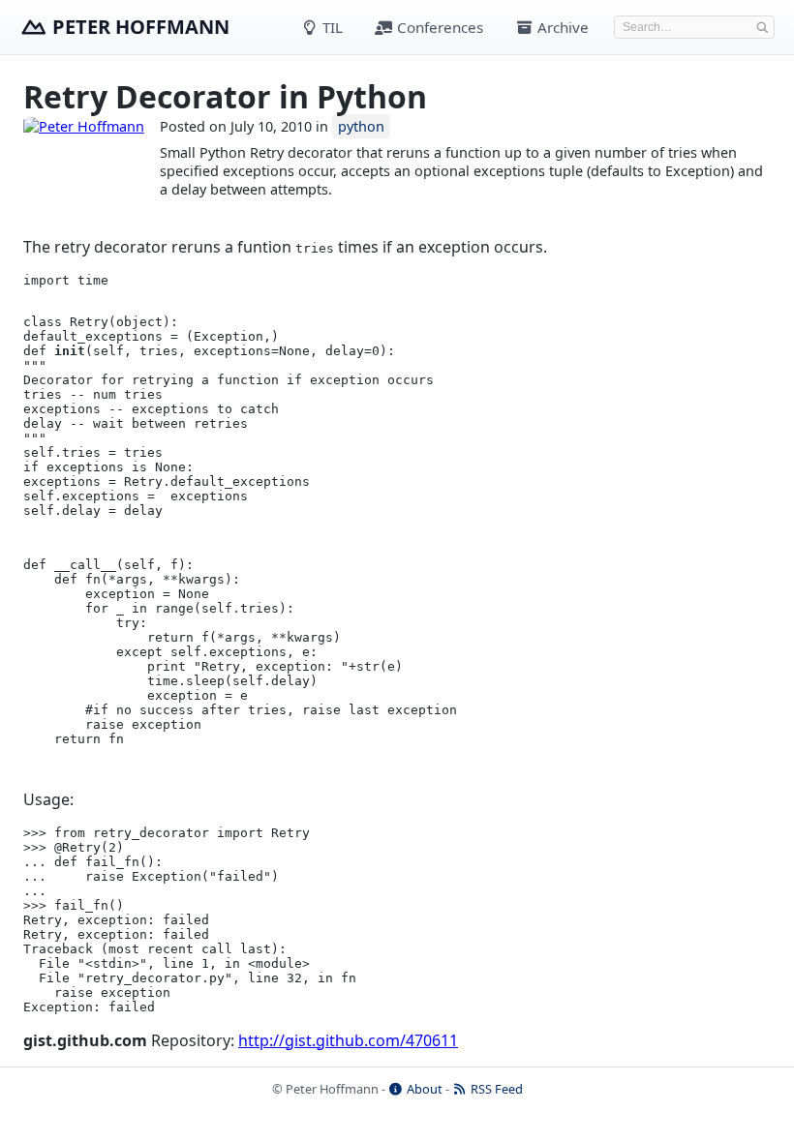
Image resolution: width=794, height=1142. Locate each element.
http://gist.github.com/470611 (348, 1040)
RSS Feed (495, 1088)
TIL (331, 27)
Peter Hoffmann (140, 27)
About (423, 1088)
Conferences (438, 27)
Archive (561, 27)
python (361, 126)
